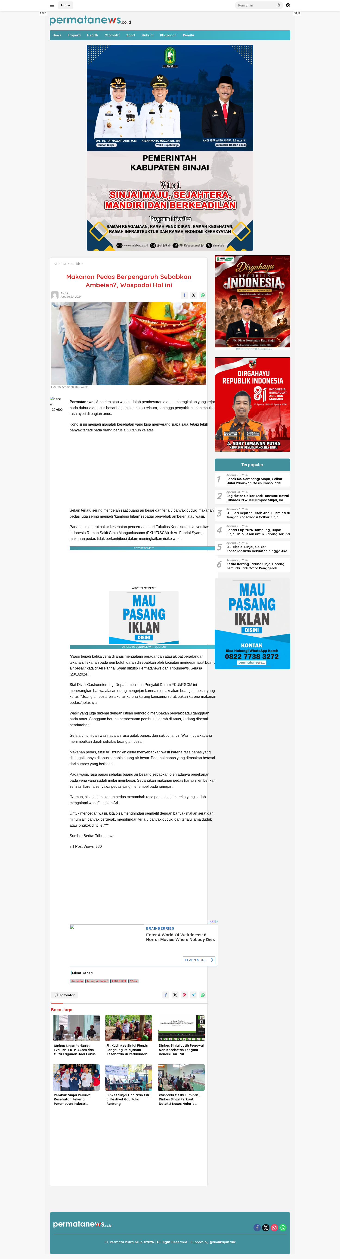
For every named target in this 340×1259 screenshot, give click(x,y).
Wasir (133, 981)
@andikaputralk (223, 1242)
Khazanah (168, 35)
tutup (43, 13)
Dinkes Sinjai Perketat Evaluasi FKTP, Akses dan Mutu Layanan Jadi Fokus (75, 1050)
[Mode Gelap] (288, 5)
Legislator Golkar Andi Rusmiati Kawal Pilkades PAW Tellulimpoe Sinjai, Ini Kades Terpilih (257, 498)
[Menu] (53, 5)
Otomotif (112, 35)
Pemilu (188, 35)
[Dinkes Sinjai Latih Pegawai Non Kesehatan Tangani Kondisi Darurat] (181, 1028)
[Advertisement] (33, 80)
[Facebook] (257, 1228)
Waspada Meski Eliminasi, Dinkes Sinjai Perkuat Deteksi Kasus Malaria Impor (179, 1099)
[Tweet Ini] (193, 295)
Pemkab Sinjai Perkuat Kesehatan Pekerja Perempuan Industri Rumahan (72, 1099)
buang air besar (97, 981)
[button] (278, 5)
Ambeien (77, 981)
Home (65, 5)
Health (92, 35)
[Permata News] (90, 20)
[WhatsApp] (283, 1228)
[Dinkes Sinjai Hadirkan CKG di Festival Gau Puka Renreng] (128, 1077)
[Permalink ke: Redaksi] (54, 295)
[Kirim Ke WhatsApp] (202, 295)
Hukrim (148, 35)
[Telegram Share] (193, 994)
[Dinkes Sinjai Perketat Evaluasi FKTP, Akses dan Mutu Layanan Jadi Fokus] (76, 1028)
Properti (74, 35)
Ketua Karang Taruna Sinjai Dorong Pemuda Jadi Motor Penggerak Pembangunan (255, 566)
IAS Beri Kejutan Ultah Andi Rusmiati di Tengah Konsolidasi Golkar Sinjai (258, 515)
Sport (130, 35)
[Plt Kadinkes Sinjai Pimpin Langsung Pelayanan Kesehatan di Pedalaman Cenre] (128, 1028)
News (57, 35)
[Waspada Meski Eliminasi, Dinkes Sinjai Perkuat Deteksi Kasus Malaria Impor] (181, 1077)
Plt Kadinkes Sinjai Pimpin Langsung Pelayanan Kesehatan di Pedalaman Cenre (127, 1049)
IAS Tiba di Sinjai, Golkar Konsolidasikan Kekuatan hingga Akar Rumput (257, 549)
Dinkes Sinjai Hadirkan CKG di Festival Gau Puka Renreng (128, 1099)
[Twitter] (265, 1228)
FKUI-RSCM (119, 981)
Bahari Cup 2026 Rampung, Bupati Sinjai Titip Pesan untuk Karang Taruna (258, 532)
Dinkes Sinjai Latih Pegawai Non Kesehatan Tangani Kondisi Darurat (181, 1049)
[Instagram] (274, 1228)
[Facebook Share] (184, 295)
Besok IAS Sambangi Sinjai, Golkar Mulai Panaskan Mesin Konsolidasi (254, 481)
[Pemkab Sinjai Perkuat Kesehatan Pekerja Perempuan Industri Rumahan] (76, 1077)
